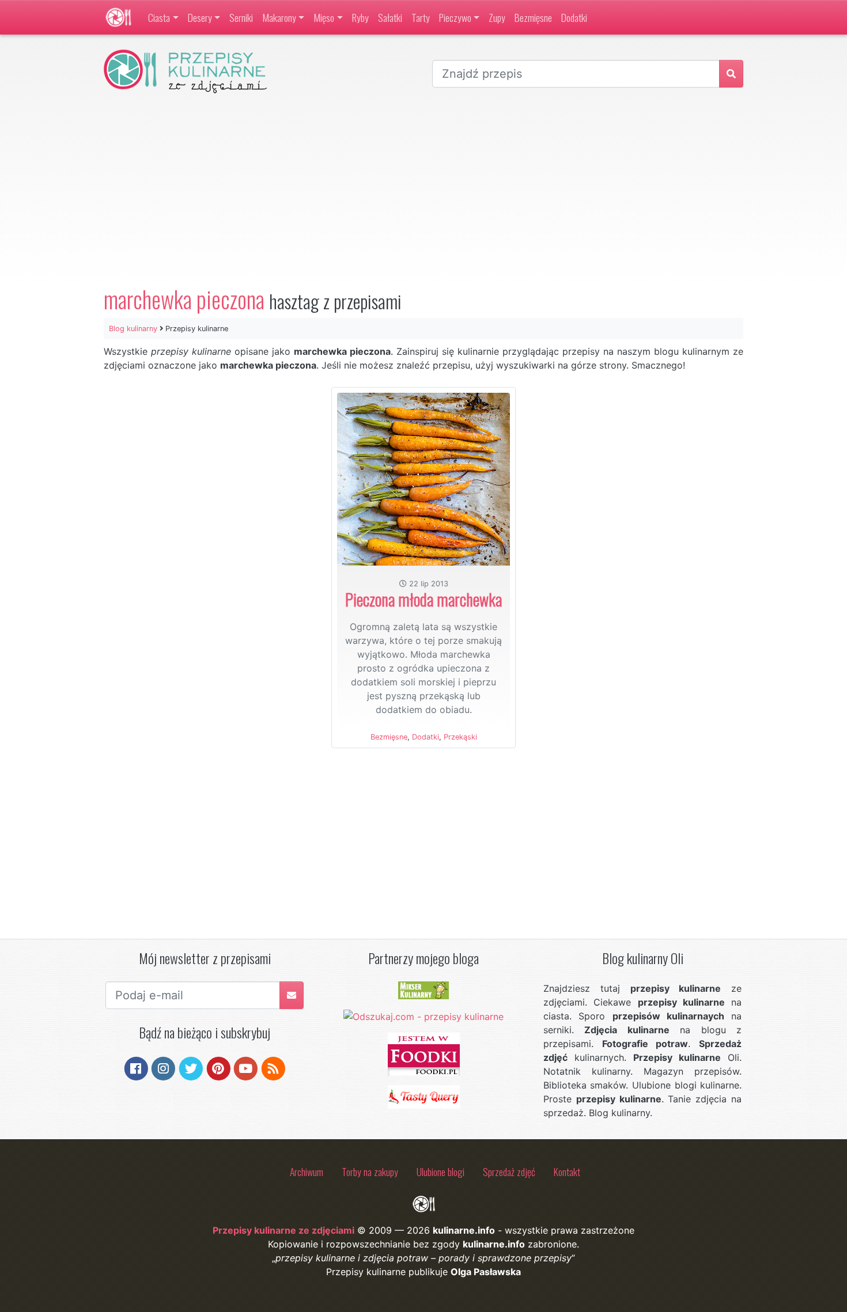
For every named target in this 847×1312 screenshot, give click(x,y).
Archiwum (306, 1171)
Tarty (420, 17)
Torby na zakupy (370, 1171)
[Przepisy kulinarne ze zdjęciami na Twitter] (191, 1067)
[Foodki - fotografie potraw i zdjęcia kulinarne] (424, 1053)
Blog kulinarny (133, 328)
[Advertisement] (423, 189)
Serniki (241, 17)
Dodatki (574, 17)
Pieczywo (455, 17)
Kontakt (567, 1171)
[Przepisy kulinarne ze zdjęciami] (118, 17)
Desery (200, 17)
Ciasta (159, 17)
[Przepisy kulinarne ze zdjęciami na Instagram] (163, 1067)
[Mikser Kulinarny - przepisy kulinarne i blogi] (423, 989)
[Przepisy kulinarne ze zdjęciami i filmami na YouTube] (245, 1067)
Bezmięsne (533, 17)
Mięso (323, 17)
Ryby (360, 17)
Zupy (497, 17)
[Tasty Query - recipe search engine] (424, 1096)
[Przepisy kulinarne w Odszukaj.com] (423, 1015)
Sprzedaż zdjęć (509, 1171)
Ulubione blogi (440, 1171)
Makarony (279, 17)
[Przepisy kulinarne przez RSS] (273, 1067)
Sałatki (390, 17)
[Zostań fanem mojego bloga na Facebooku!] (136, 1067)
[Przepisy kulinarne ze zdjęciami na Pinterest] (218, 1067)
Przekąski (460, 737)
